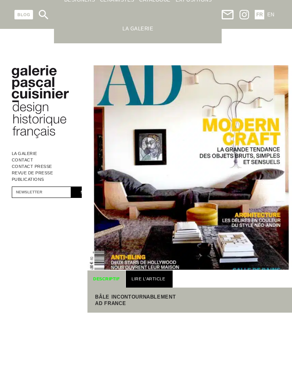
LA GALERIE (137, 29)
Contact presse (32, 166)
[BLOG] (23, 14)
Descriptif (106, 279)
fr (259, 14)
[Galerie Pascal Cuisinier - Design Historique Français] (40, 137)
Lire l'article (148, 279)
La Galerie (24, 153)
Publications (28, 179)
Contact (22, 160)
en (270, 14)
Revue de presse (32, 173)
